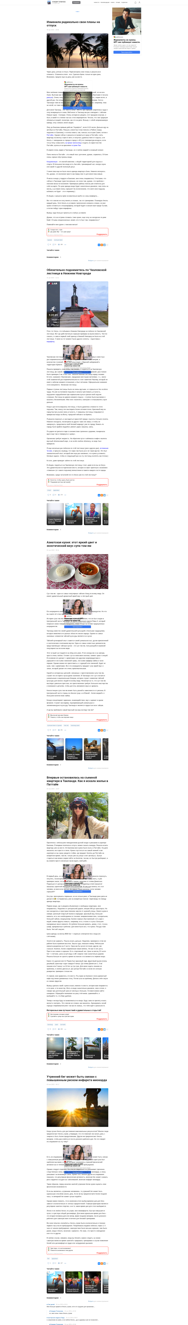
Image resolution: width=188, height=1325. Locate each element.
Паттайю (50, 179)
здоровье (56, 36)
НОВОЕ (113, 2)
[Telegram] (104, 41)
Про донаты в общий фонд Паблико (55, 31)
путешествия (58, 284)
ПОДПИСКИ (124, 2)
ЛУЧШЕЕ (118, 2)
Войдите (91, 57)
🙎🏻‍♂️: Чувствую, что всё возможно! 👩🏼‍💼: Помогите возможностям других (60, 1316)
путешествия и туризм (54, 792)
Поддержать (76, 2)
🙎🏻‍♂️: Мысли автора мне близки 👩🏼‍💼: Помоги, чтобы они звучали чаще (60, 783)
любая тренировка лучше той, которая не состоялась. (76, 9)
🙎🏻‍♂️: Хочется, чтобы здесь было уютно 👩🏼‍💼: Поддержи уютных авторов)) (61, 548)
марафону (50, 408)
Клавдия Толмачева (59, 2)
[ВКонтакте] (99, 41)
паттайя (62, 1091)
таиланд (50, 1091)
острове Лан (76, 190)
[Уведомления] (135, 2)
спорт (49, 36)
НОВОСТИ (96, 2)
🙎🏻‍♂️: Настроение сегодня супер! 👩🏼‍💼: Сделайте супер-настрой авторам (61, 1082)
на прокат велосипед (73, 187)
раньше (49, 142)
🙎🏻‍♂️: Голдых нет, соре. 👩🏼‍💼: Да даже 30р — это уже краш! (59, 275)
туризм (49, 284)
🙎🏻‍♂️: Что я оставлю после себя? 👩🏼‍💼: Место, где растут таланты (58, 27)
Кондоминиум (52, 206)
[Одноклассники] (102, 41)
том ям (66, 792)
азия (56, 1091)
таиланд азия (75, 792)
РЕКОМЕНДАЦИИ (105, 2)
